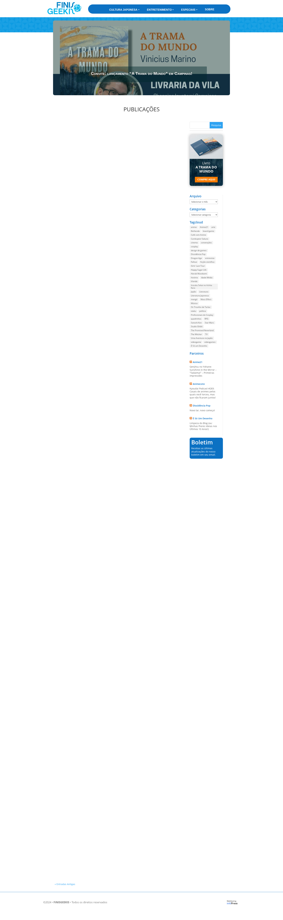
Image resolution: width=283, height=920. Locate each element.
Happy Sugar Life (199, 269)
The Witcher (196, 334)
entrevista (209, 258)
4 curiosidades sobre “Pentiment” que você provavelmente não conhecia (101, 801)
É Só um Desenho (199, 345)
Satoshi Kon (196, 322)
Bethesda (195, 231)
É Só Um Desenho (202, 418)
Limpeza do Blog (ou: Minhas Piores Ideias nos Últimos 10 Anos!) (203, 426)
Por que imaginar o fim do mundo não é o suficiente (89, 634)
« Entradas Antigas (65, 884)
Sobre (209, 9)
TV (206, 334)
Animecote (199, 383)
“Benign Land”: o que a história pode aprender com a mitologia (95, 421)
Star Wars (209, 322)
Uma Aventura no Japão (202, 338)
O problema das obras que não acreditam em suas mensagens (95, 528)
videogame (196, 342)
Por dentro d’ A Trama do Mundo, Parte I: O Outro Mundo (92, 208)
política (202, 311)
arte (213, 227)
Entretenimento (159, 9)
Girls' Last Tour (198, 265)
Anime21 (204, 227)
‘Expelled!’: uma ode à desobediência (79, 665)
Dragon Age (196, 258)
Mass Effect (206, 299)
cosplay (194, 246)
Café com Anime (198, 234)
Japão (193, 291)
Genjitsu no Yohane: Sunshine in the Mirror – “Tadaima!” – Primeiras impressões (203, 371)
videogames (210, 342)
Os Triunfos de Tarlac (200, 307)
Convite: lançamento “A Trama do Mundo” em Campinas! (141, 73)
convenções (206, 242)
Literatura (203, 291)
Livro (206, 167)
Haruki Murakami (199, 273)
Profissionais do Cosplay (202, 315)
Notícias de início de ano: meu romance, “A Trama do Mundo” (94, 771)
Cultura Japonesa (123, 9)
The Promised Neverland (202, 330)
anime (194, 227)
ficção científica (207, 262)
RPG (206, 318)
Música (194, 303)
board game (208, 231)
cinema (194, 242)
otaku (193, 311)
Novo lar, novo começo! (202, 410)
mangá (194, 299)
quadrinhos (196, 318)
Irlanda (194, 281)
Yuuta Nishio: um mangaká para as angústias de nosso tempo (94, 862)
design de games (199, 250)
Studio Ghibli (196, 326)
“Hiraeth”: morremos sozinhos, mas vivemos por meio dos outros (96, 831)
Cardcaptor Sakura (199, 238)
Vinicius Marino (68, 213)
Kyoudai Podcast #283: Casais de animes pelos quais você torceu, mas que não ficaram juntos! (203, 393)
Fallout (194, 262)
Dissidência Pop (198, 254)
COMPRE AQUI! (206, 179)
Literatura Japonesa (200, 295)
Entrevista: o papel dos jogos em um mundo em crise (89, 315)
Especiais (188, 9)
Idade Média (206, 277)
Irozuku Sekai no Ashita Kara (201, 286)
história (194, 277)
